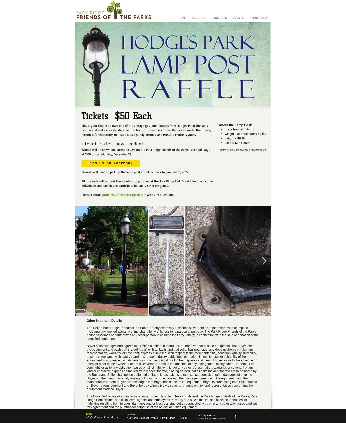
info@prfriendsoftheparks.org (102, 417)
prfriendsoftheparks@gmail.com (124, 195)
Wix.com (221, 418)
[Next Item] (264, 261)
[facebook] (235, 417)
